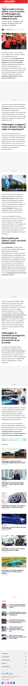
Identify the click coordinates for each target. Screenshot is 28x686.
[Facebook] (2, 683)
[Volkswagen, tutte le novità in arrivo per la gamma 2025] (14, 519)
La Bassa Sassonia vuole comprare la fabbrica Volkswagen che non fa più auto (16, 629)
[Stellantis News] (25, 657)
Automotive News (6, 660)
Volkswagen (5, 305)
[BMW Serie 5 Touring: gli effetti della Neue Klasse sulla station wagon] (4, 637)
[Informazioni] (25, 653)
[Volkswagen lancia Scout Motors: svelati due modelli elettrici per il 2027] (14, 453)
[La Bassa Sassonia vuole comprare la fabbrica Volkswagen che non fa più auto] (4, 628)
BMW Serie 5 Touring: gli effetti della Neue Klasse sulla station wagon (17, 637)
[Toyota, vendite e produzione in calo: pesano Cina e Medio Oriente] (4, 606)
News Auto (4, 663)
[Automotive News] (25, 660)
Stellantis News (5, 656)
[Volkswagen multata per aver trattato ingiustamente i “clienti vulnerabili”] (14, 497)
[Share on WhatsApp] (20, 440)
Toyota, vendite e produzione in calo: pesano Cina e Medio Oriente (17, 606)
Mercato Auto (5, 444)
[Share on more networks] (24, 440)
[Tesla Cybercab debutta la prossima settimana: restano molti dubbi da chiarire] (4, 621)
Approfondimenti (6, 666)
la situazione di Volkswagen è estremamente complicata (14, 135)
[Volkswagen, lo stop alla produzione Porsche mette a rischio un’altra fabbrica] (14, 562)
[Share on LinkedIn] (12, 440)
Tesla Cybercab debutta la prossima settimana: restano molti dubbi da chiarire (17, 621)
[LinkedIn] (14, 683)
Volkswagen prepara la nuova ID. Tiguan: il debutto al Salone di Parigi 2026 (17, 613)
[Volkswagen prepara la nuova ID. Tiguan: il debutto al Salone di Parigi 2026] (4, 613)
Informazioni (5, 653)
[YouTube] (11, 683)
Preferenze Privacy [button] (5, 679)
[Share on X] (3, 440)
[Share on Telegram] (16, 440)
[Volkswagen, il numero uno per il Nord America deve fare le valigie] (14, 540)
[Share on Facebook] (7, 440)
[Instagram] (8, 683)
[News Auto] (25, 663)
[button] (2, 2)
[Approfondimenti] (25, 667)
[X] (5, 683)
